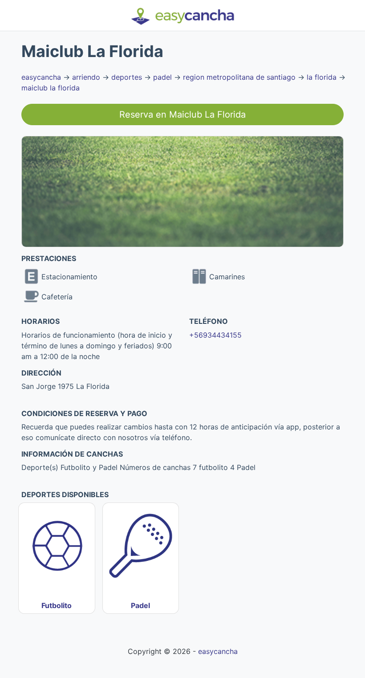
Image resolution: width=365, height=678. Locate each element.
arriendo (86, 77)
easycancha (41, 77)
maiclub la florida (50, 87)
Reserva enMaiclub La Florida (182, 114)
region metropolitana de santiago (239, 77)
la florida (322, 77)
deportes (126, 77)
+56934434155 (215, 335)
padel (162, 77)
